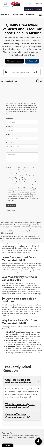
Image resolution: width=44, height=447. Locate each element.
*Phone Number (11, 143)
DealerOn (16, 435)
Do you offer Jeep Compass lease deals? (17, 415)
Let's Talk (11, 205)
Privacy (27, 435)
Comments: (9, 151)
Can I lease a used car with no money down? (18, 381)
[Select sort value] (40, 81)
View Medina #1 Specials (33, 9)
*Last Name (9, 127)
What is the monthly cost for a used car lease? (20, 405)
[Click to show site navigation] (40, 15)
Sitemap (22, 435)
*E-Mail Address (10, 135)
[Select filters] (36, 81)
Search (35, 72)
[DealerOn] (7, 433)
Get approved (32, 61)
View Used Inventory (14, 61)
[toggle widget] (38, 441)
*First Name (9, 118)
